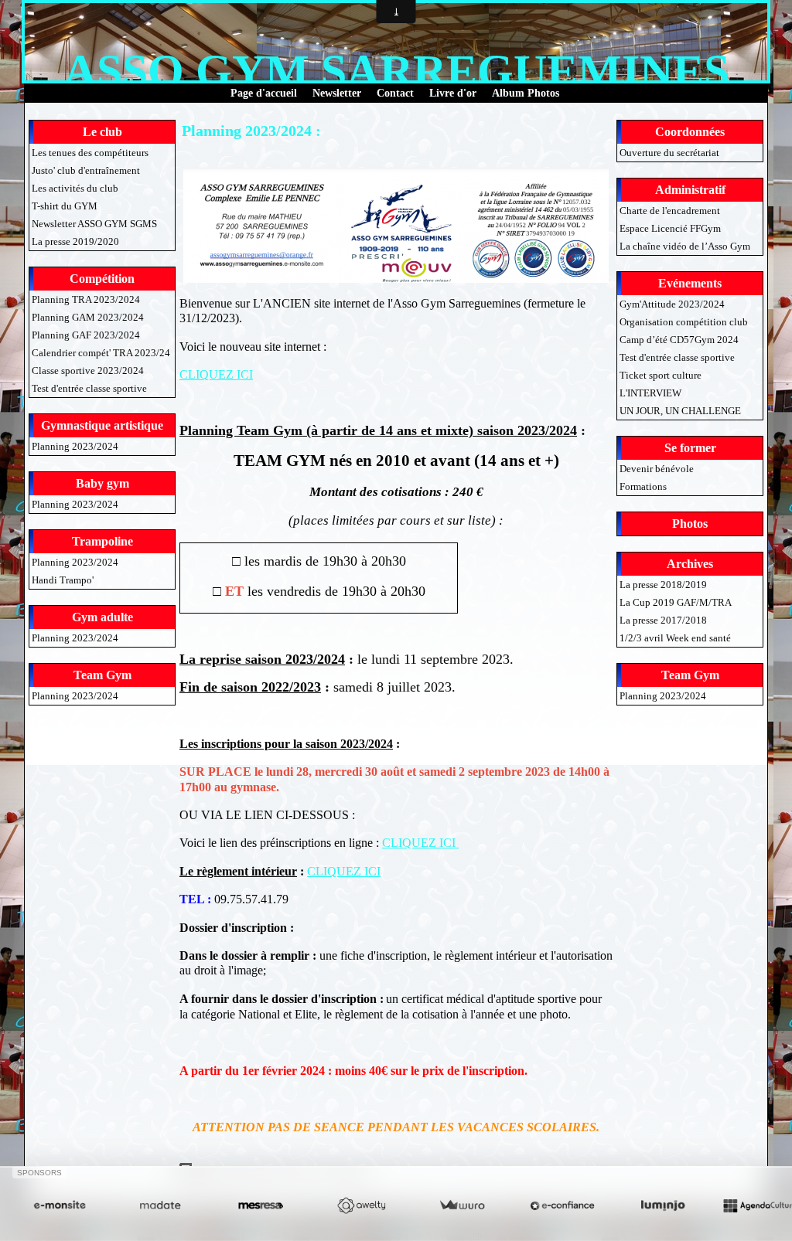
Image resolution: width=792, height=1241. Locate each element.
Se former (690, 447)
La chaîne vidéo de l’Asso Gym (685, 246)
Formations (643, 486)
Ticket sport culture (661, 375)
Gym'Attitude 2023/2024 (672, 304)
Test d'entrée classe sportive (89, 388)
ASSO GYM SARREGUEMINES (396, 71)
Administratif (690, 189)
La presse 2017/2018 (663, 620)
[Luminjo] (663, 1206)
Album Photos (525, 93)
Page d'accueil (263, 93)
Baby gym (102, 483)
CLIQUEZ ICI (216, 374)
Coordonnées (690, 131)
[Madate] (160, 1206)
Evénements (690, 283)
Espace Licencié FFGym (670, 228)
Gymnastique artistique (102, 425)
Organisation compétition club (684, 322)
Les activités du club (75, 188)
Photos (690, 523)
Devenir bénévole (657, 468)
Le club (102, 131)
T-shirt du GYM (64, 206)
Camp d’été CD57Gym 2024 (679, 339)
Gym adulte (102, 617)
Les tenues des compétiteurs (90, 152)
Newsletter (336, 93)
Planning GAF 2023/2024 (86, 335)
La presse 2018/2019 (663, 584)
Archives (690, 563)
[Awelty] (361, 1206)
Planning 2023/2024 (75, 446)
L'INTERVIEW (650, 393)
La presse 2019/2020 (75, 241)
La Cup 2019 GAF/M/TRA (676, 602)
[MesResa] (261, 1206)
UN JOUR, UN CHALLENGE (680, 410)
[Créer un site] (59, 1206)
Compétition (102, 278)
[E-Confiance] (562, 1206)
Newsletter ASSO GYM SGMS (94, 224)
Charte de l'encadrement (670, 210)
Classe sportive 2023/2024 (88, 370)
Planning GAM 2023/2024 (88, 317)
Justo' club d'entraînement (86, 170)
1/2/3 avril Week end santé (675, 638)
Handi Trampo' (63, 580)
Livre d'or (452, 93)
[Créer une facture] (462, 1206)
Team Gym (102, 675)
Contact (395, 93)
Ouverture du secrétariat (669, 152)
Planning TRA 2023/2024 (86, 299)
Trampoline (102, 541)
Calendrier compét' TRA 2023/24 (101, 353)
